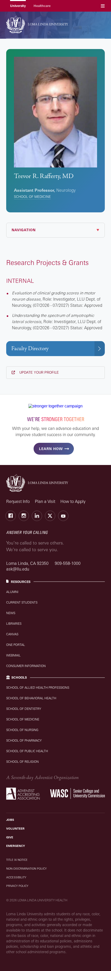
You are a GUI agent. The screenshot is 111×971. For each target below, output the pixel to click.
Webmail (13, 655)
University (18, 6)
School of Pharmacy (24, 740)
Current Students (21, 602)
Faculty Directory (30, 348)
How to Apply (72, 501)
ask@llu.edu (17, 569)
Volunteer (15, 828)
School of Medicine (32, 197)
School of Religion (22, 762)
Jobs (10, 820)
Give (9, 837)
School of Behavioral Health (31, 698)
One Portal (15, 645)
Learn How (51, 449)
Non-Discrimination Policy (26, 868)
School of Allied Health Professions (37, 687)
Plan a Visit (45, 501)
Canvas (12, 634)
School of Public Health (27, 751)
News (10, 613)
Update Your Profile (38, 372)
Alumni (12, 592)
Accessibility (16, 877)
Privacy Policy (17, 886)
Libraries (13, 623)
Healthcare (42, 6)
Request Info (18, 501)
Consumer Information (26, 666)
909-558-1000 (68, 563)
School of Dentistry (23, 709)
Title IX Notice (17, 860)
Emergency (15, 846)
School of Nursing (22, 730)
